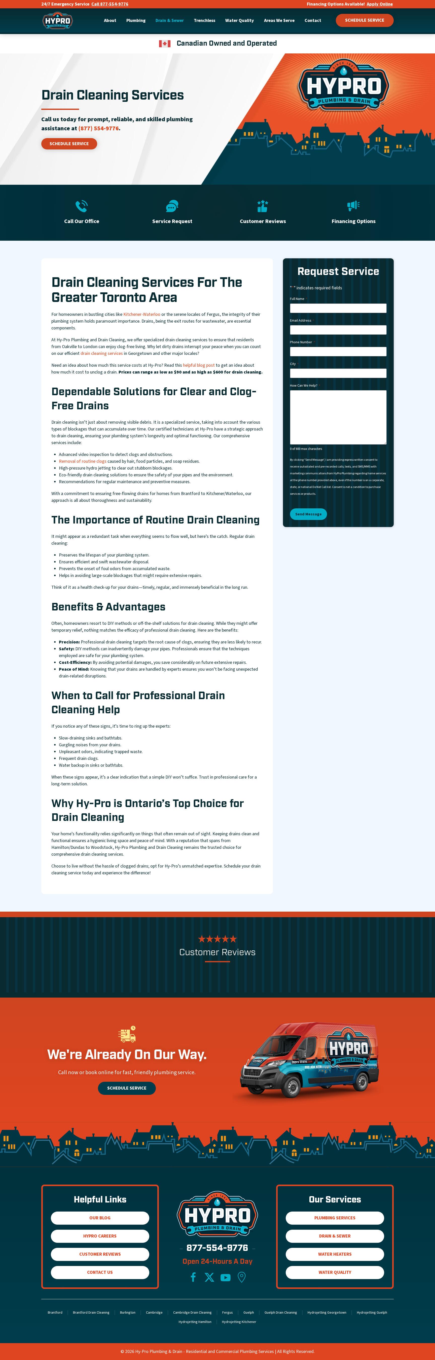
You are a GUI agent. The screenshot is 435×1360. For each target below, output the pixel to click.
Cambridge (154, 1312)
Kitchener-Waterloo (141, 314)
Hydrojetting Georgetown (327, 1312)
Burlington (127, 1312)
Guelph (248, 1312)
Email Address (302, 320)
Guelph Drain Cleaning (281, 1312)
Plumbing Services (334, 1218)
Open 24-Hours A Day (217, 1261)
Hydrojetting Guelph (372, 1312)
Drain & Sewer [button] (170, 20)
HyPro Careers (100, 1236)
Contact (313, 20)
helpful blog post (199, 365)
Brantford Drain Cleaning (91, 1312)
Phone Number (302, 342)
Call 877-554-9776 (109, 4)
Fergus (227, 1312)
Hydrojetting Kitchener (239, 1321)
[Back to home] (57, 20)
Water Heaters (335, 1254)
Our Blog (100, 1218)
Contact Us (100, 1272)
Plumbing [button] (136, 20)
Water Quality (335, 1272)
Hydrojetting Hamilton (195, 1321)
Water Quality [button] (239, 20)
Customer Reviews (100, 1254)
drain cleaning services (102, 353)
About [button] (110, 20)
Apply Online (380, 4)
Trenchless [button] (204, 20)
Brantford (55, 1312)
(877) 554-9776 (98, 128)
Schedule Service (364, 20)
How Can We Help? (305, 385)
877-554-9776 (217, 1248)
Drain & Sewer (335, 1236)
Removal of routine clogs (82, 461)
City (294, 363)
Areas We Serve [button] (279, 20)
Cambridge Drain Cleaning (192, 1312)
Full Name (298, 298)
